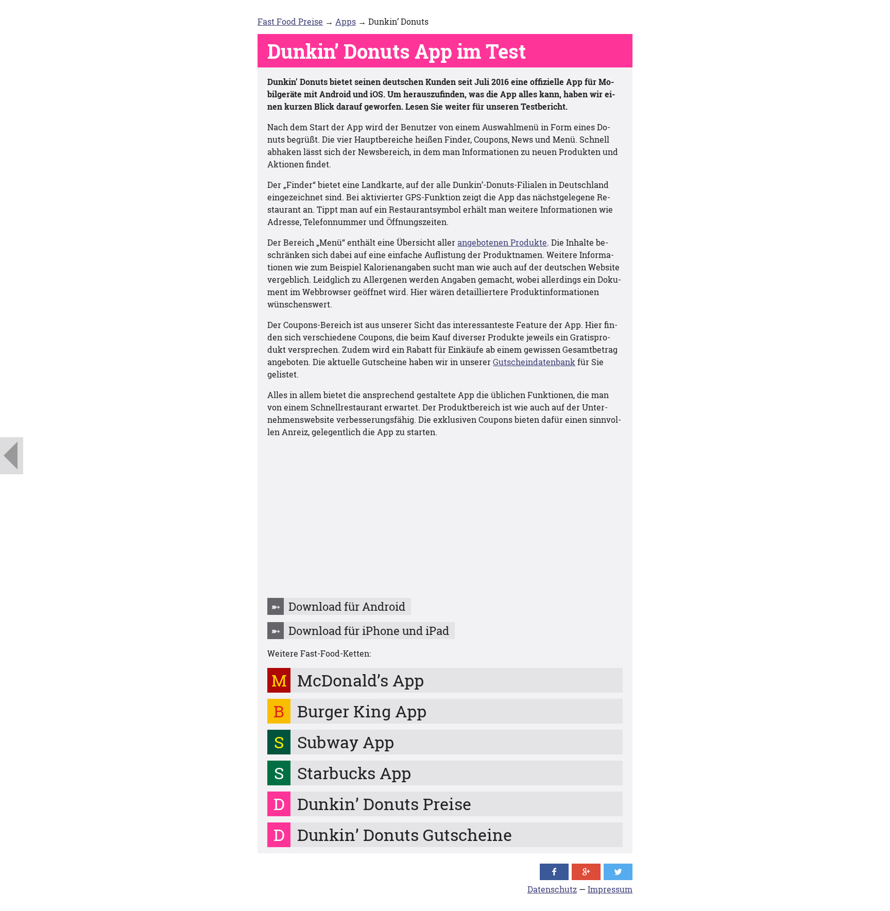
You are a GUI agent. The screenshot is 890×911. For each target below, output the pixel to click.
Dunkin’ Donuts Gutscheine (404, 834)
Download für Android (346, 606)
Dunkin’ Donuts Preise (384, 804)
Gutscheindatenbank (534, 361)
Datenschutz (552, 889)
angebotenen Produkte (502, 242)
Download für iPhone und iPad (368, 630)
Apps (345, 21)
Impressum (610, 889)
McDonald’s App (360, 680)
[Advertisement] (445, 518)
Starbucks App (354, 773)
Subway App (345, 742)
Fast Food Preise (290, 21)
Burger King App (361, 711)
